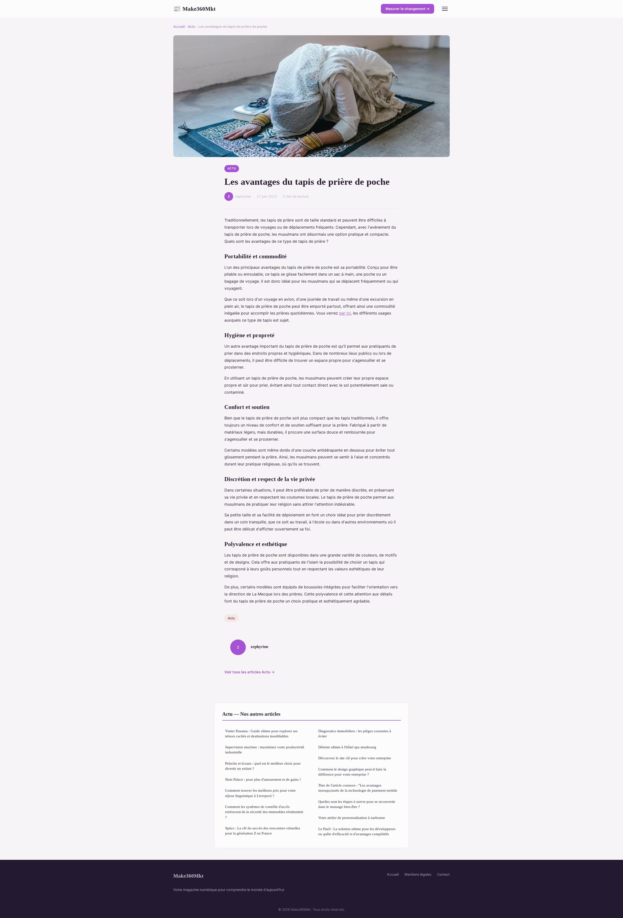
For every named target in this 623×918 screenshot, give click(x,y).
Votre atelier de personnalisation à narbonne (351, 818)
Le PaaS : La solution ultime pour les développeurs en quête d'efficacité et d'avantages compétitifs (356, 831)
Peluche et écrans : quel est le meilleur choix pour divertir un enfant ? (263, 765)
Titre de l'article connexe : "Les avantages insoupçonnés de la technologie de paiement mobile (357, 787)
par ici (345, 313)
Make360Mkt (194, 9)
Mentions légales (417, 874)
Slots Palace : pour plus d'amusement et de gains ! (263, 779)
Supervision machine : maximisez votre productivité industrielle (264, 749)
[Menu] (445, 9)
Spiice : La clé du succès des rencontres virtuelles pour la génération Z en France (262, 830)
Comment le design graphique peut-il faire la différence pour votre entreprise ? (352, 771)
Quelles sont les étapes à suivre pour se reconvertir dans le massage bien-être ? (356, 804)
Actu (191, 26)
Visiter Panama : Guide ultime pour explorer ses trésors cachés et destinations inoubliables (261, 733)
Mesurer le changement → (407, 9)
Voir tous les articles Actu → (249, 672)
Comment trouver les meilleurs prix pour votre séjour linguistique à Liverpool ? (260, 792)
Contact (443, 874)
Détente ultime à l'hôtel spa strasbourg (347, 747)
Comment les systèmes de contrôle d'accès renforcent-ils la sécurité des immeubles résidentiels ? (264, 812)
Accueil (179, 26)
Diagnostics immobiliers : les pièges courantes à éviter (354, 733)
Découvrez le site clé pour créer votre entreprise (354, 758)
